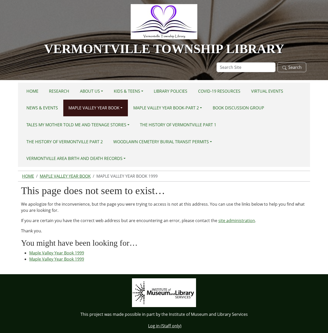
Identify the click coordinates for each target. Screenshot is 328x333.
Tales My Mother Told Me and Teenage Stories (76, 125)
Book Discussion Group (238, 108)
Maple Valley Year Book (93, 108)
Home (32, 91)
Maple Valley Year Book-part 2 (166, 108)
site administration (236, 220)
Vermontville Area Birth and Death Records (74, 158)
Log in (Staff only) (164, 326)
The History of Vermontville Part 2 (64, 142)
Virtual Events (267, 91)
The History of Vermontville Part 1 (178, 125)
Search (295, 67)
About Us (90, 91)
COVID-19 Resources (219, 91)
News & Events (42, 108)
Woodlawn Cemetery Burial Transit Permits (161, 142)
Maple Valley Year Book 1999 (56, 253)
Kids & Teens (127, 91)
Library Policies (170, 91)
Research (59, 91)
